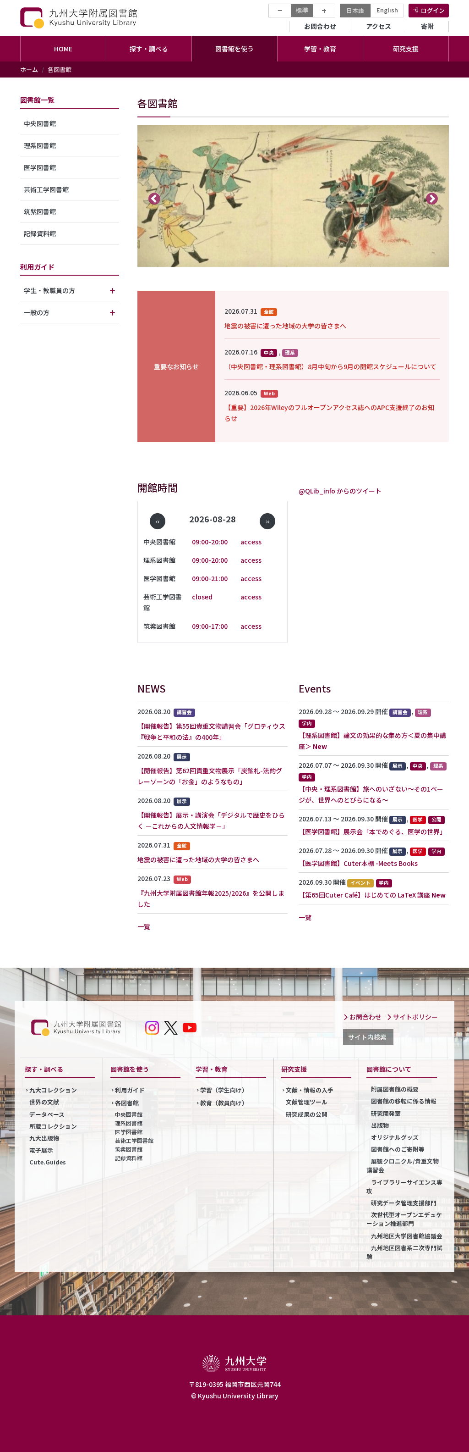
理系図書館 (40, 145)
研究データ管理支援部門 (403, 1202)
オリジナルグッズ (395, 1137)
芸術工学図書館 (46, 189)
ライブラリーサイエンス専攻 (404, 1186)
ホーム (29, 69)
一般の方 (36, 312)
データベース (47, 1114)
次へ (432, 198)
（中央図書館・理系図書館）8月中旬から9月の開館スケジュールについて (330, 366)
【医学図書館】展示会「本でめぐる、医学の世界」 (372, 831)
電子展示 (41, 1150)
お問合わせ (320, 26)
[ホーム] (79, 18)
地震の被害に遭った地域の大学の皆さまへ (285, 325)
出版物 (380, 1125)
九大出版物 (44, 1138)
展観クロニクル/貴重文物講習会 (402, 1165)
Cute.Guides (47, 1162)
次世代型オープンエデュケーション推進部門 (404, 1219)
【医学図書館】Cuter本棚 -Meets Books (358, 863)
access (251, 541)
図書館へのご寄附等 (398, 1149)
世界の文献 (44, 1101)
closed (202, 596)
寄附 (427, 26)
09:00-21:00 (210, 578)
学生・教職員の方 (49, 290)
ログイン (433, 10)
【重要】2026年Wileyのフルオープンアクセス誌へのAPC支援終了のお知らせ (329, 413)
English (387, 10)
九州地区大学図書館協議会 (406, 1235)
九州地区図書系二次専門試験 (404, 1252)
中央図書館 (40, 123)
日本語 (355, 10)
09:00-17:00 (210, 626)
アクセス (378, 26)
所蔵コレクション (53, 1126)
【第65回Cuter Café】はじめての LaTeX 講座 (364, 894)
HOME (63, 48)
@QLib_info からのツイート (340, 490)
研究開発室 (386, 1113)
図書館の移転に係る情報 (403, 1101)
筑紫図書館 (40, 211)
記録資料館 (40, 233)
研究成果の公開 (306, 1114)
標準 (301, 10)
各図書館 (127, 1102)
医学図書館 (40, 167)
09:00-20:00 (210, 541)
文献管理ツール (306, 1101)
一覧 (143, 926)
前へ (154, 198)
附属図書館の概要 (395, 1089)
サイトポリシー (415, 1016)
